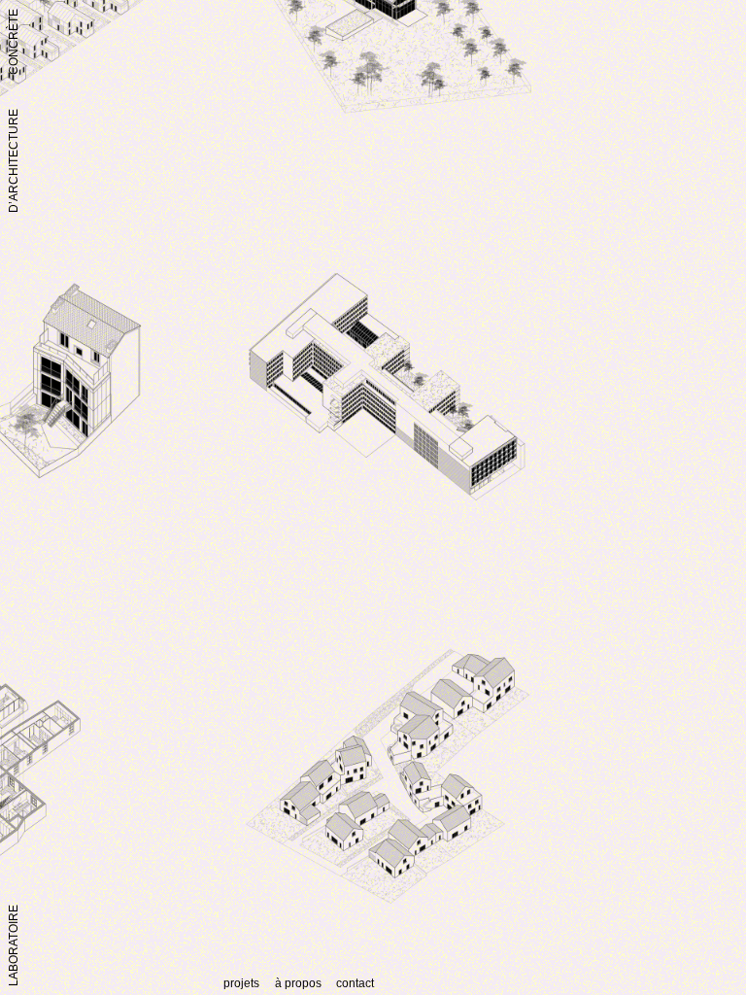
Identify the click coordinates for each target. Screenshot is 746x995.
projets (241, 983)
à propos (298, 983)
